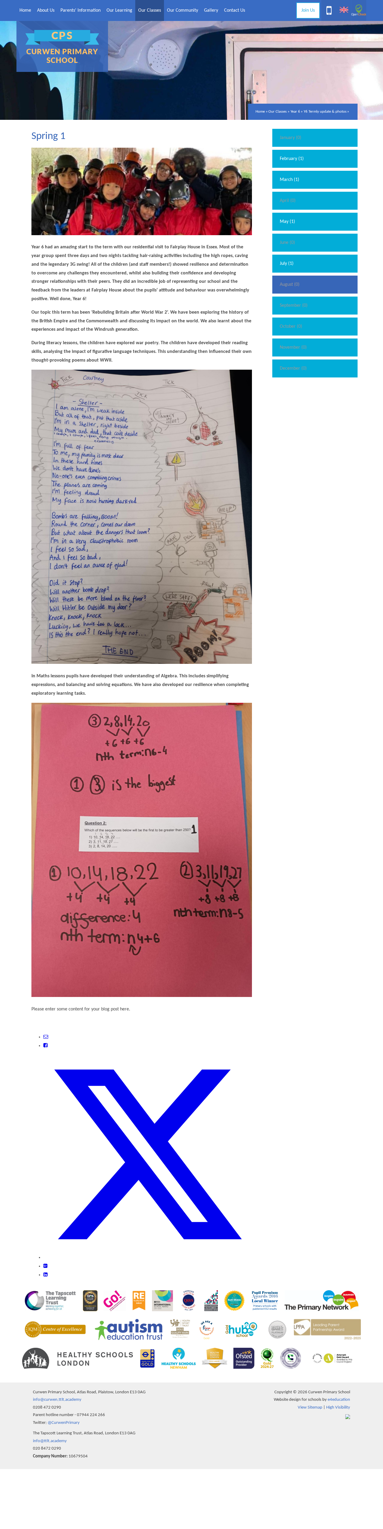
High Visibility (338, 1407)
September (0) (294, 305)
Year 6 (295, 112)
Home (260, 112)
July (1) (287, 263)
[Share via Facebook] (45, 1045)
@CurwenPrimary (64, 1423)
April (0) (288, 200)
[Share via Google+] (45, 1266)
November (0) (293, 347)
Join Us (308, 10)
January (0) (290, 137)
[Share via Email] (45, 1037)
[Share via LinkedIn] (45, 1275)
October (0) (291, 326)
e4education (339, 1399)
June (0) (287, 242)
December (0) (293, 368)
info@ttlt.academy (50, 1441)
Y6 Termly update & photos (325, 112)
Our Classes (277, 112)
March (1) (289, 179)
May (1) (287, 221)
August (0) (290, 284)
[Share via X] (147, 1257)
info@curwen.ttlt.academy (57, 1399)
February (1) (292, 158)
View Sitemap (310, 1407)
